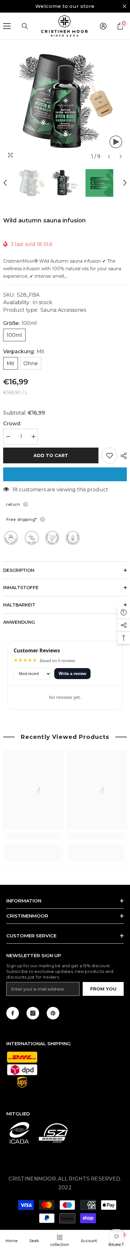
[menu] (7, 26)
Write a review (72, 673)
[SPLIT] (122, 455)
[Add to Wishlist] (109, 455)
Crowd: (12, 424)
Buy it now (65, 474)
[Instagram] (33, 1013)
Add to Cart (50, 455)
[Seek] (25, 26)
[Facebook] (12, 1013)
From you (103, 989)
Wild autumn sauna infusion (44, 220)
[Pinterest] (53, 1013)
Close (124, 6)
